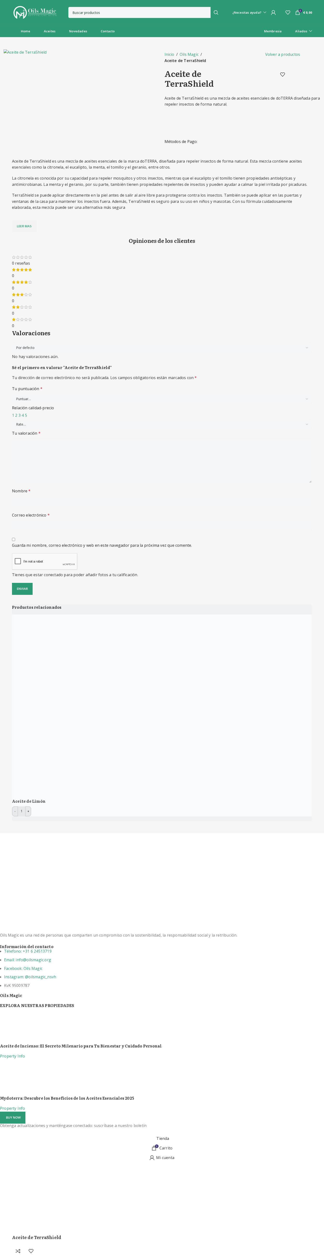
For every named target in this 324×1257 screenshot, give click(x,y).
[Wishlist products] (288, 12)
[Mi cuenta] (273, 12)
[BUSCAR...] (216, 12)
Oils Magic (189, 54)
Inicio (169, 54)
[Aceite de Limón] (104, 706)
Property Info (12, 1056)
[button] (12, 1118)
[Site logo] (35, 12)
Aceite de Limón (29, 801)
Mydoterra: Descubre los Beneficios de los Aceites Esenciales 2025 (67, 1098)
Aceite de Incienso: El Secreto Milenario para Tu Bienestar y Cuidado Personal (81, 1046)
